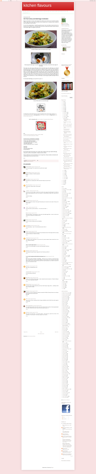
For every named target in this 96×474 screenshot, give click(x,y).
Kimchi (63, 236)
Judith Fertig (64, 354)
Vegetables (64, 281)
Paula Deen (64, 379)
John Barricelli (64, 353)
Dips (63, 222)
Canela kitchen (65, 450)
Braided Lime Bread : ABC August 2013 (67, 149)
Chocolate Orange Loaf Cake (67, 157)
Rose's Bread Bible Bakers (66, 268)
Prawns (63, 261)
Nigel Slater (64, 376)
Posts (64, 417)
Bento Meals (64, 196)
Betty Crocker (64, 301)
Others (63, 251)
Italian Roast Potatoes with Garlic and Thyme (67, 166)
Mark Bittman (64, 367)
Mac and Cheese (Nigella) (67, 125)
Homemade (64, 230)
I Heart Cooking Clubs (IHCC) (67, 231)
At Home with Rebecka (66, 439)
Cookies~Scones (65, 214)
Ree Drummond (64, 384)
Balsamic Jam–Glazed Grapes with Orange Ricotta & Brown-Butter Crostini (67, 441)
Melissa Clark (64, 371)
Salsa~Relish (64, 271)
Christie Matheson (65, 311)
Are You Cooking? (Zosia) (67, 436)
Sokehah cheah (28, 284)
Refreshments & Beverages (66, 264)
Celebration (64, 207)
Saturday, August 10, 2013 (33, 312)
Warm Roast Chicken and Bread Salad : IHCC (67, 154)
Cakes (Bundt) (64, 206)
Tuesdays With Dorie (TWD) (66, 279)
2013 (63, 111)
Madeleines (64, 242)
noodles (63, 287)
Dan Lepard (64, 315)
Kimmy (27, 231)
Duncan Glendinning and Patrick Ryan (66, 325)
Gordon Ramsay (65, 336)
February (65, 177)
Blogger (52, 467)
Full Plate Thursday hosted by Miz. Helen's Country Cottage (33, 134)
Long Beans (68, 47)
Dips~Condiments (65, 223)
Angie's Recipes (28, 166)
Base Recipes (64, 194)
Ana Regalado (28, 225)
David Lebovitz (64, 316)
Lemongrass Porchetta (66, 434)
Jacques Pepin (64, 344)
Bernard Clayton (65, 298)
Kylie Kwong (64, 360)
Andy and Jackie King (65, 295)
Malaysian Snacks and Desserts (67, 243)
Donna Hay (64, 322)
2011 (63, 181)
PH (26, 298)
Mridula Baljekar (65, 372)
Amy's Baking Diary (66, 431)
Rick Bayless (64, 385)
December (65, 112)
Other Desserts (64, 250)
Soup (63, 273)
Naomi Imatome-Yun (65, 373)
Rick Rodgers (64, 386)
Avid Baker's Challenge (66, 189)
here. (42, 78)
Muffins (63, 248)
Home (24, 11)
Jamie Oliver (64, 345)
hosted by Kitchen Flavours (45, 119)
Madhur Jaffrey (64, 366)
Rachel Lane (64, 383)
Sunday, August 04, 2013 (36, 271)
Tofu (63, 278)
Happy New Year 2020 (66, 449)
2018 (63, 104)
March (64, 175)
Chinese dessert (65, 209)
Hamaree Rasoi (28, 172)
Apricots (63, 188)
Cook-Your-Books (65, 212)
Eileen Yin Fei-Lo (65, 326)
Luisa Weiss (64, 364)
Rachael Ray (64, 380)
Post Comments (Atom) (31, 336)
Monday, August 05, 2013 (34, 291)
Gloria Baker (28, 179)
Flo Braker (64, 330)
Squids (63, 274)
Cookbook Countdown (29, 11)
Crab (63, 216)
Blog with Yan (65, 448)
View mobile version (41, 333)
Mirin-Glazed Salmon (66, 140)
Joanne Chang (64, 351)
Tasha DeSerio (64, 390)
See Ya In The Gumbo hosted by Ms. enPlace (31, 135)
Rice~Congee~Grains (65, 266)
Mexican (63, 247)
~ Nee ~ (27, 207)
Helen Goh (64, 339)
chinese (63, 286)
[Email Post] (37, 160)
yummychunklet (28, 271)
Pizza (63, 257)
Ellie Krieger (64, 329)
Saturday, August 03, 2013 (36, 166)
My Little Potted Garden (67, 46)
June (64, 171)
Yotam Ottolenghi (65, 396)
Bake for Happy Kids (66, 443)
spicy (63, 288)
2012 (63, 180)
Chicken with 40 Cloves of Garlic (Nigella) (67, 136)
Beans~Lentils (64, 195)
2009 (63, 184)
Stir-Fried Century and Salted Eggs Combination (67, 164)
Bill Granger (64, 302)
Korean (63, 239)
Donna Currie (64, 321)
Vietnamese (64, 282)
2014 (63, 109)
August (64, 117)
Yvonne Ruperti (64, 397)
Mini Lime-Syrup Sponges (67, 137)
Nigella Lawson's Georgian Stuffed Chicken (67, 168)
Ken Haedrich (64, 358)
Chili (63, 208)
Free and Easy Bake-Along (66, 227)
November (65, 113)
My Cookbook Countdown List (39, 11)
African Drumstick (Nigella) (67, 134)
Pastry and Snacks (65, 255)
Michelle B (27, 200)
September (65, 116)
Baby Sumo (28, 277)
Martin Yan (64, 370)
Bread (63, 200)
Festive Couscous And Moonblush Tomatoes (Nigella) (67, 132)
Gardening (64, 229)
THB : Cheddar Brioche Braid (67, 159)
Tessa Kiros (64, 391)
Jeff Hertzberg (64, 346)
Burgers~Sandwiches (65, 203)
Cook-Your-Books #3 (66, 150)
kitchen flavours (37, 5)
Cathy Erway (64, 309)
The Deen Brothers (65, 392)
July (64, 170)
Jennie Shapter (64, 347)
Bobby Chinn (64, 303)
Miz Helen (27, 291)
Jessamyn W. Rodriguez (66, 348)
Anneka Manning (65, 296)
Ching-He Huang (65, 310)
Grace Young (64, 337)
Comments (64, 418)
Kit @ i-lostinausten (29, 305)
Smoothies (64, 272)
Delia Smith (64, 318)
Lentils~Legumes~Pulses (66, 240)
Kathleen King (64, 357)
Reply (27, 169)
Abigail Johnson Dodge (66, 292)
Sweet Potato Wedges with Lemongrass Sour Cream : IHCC (67, 161)
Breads (47, 11)
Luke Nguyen (64, 365)
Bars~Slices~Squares (65, 193)
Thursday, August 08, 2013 (31, 298)
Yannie (27, 219)
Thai (63, 277)
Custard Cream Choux (66, 432)
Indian (63, 235)
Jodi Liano (64, 352)
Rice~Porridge (64, 267)
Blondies (63, 199)
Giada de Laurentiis (65, 333)
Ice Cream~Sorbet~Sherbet (66, 233)
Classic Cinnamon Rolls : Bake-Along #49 (67, 156)
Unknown (27, 250)
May (64, 173)
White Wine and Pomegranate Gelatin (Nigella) (67, 120)
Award (63, 190)
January (64, 178)
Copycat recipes (65, 215)
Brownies (63, 202)
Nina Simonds (64, 378)
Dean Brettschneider (65, 317)
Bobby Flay (64, 304)
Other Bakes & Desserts (63, 11)
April (64, 174)
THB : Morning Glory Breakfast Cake (66, 129)
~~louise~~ (28, 190)
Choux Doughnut (66, 139)
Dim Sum (63, 221)
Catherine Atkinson (65, 308)
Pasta (63, 254)
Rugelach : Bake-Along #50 (67, 124)
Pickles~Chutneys (65, 256)
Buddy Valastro (64, 305)
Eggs (27, 161)
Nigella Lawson (64, 377)
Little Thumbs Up (30, 161)
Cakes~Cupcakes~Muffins (53, 11)
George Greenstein (65, 332)
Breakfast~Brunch (65, 201)
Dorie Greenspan (65, 323)
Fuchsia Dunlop (64, 331)
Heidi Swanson (64, 338)
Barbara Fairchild (65, 297)
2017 (63, 105)
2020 (63, 101)
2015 (63, 108)
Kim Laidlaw (64, 359)
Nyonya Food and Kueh (66, 249)
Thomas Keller (64, 393)
